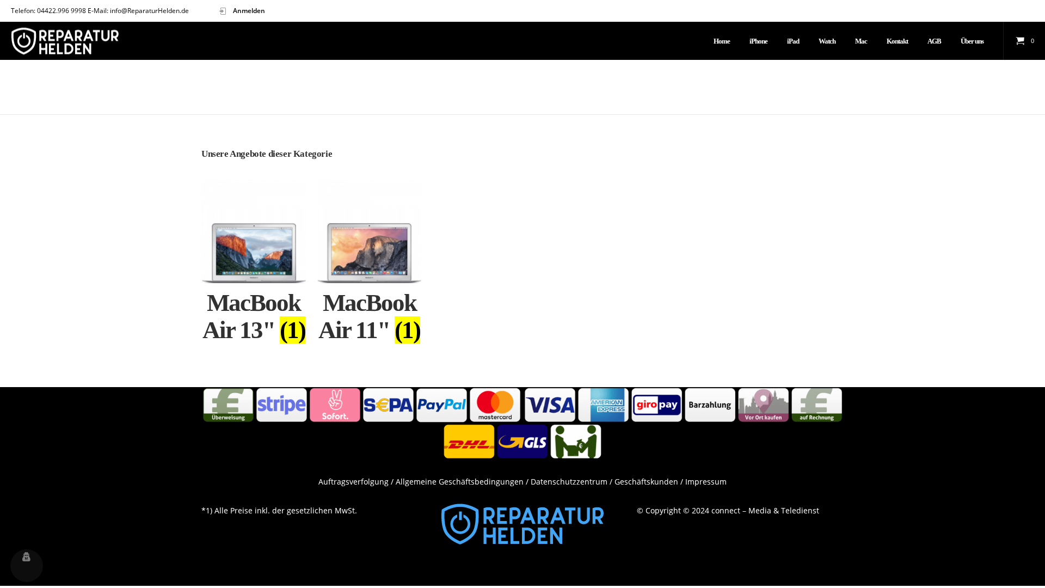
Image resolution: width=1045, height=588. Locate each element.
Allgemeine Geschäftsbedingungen (460, 481)
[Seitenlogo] (65, 41)
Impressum (706, 481)
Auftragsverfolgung (353, 481)
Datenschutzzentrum (569, 481)
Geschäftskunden (646, 481)
